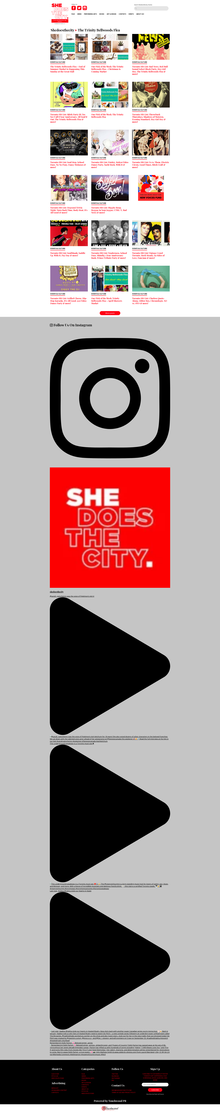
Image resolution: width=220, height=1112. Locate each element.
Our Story (55, 1074)
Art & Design (111, 14)
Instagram (116, 1078)
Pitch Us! (54, 1076)
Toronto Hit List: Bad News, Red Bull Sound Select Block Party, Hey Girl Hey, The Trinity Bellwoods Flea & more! (150, 70)
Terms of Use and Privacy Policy (124, 1092)
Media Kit (54, 1088)
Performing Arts (90, 14)
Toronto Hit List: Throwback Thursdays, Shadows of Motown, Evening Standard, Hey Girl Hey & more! (149, 118)
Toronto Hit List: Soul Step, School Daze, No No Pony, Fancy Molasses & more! (68, 165)
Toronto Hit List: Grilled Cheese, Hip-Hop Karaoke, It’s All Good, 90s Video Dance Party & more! (68, 301)
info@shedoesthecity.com (121, 1090)
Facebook (115, 1076)
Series (79, 14)
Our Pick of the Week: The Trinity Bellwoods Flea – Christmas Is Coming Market (107, 69)
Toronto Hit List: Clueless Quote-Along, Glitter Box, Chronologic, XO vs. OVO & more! (149, 301)
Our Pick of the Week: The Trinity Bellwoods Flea (107, 115)
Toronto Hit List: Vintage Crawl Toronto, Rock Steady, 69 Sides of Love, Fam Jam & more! (148, 255)
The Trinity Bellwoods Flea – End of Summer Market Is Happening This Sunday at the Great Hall (67, 69)
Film (73, 14)
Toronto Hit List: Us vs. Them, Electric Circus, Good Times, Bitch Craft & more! (150, 165)
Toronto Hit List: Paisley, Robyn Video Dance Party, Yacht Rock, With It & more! (109, 165)
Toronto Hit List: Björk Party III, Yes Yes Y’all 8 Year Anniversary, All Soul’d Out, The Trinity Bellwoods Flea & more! (68, 118)
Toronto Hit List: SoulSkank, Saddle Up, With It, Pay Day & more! (67, 254)
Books (101, 14)
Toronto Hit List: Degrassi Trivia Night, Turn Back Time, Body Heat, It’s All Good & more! (68, 210)
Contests (122, 14)
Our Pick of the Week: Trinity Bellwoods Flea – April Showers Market (106, 301)
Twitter (115, 1074)
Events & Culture (57, 62)
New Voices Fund (57, 1078)
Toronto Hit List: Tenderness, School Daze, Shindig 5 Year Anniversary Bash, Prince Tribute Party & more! (109, 255)
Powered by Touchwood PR (110, 1101)
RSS (113, 1080)
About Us (139, 14)
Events (131, 14)
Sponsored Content (59, 1090)
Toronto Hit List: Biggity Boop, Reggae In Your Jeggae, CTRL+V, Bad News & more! (109, 210)
